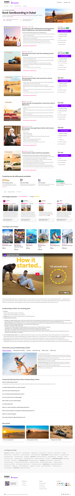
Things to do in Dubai (57, 462)
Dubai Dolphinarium (26, 452)
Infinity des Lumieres (57, 466)
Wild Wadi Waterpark (52, 456)
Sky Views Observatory (25, 454)
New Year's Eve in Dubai (8, 462)
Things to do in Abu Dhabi (25, 467)
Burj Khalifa (12, 452)
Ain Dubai (64, 452)
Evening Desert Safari (64, 454)
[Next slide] (19, 36)
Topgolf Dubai (14, 466)
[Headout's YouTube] (65, 494)
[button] (5, 208)
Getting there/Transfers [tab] (19, 350)
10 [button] (25, 101)
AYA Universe (48, 458)
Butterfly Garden (57, 452)
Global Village (66, 458)
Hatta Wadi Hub (7, 466)
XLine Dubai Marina (8, 467)
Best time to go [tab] (36, 350)
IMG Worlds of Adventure (41, 456)
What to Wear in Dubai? (34, 462)
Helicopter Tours (16, 454)
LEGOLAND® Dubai (18, 458)
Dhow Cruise (50, 452)
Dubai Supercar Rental (35, 454)
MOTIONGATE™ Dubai (8, 458)
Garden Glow (60, 456)
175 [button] (25, 51)
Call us (24, 483)
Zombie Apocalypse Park (23, 466)
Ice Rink (65, 456)
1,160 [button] (26, 26)
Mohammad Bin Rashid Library (56, 464)
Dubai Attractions (17, 6)
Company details (42, 483)
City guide (25, 6)
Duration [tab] (29, 350)
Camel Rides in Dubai (18, 456)
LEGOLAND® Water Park (28, 458)
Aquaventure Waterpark (39, 458)
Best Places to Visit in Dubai (9, 464)
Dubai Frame (18, 452)
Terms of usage (42, 486)
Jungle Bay (32, 466)
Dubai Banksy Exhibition (46, 466)
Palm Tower (38, 466)
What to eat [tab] (53, 350)
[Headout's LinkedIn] (61, 494)
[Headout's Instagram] (63, 494)
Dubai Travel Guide (49, 460)
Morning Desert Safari (8, 456)
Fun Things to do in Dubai (36, 464)
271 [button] (25, 76)
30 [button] (25, 126)
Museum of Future (7, 454)
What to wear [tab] (45, 350)
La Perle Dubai (14, 460)
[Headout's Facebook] (67, 494)
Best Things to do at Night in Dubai (23, 464)
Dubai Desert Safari (11, 191)
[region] (12, 36)
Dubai (5, 191)
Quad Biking (26, 456)
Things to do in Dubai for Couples (21, 462)
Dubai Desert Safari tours (54, 454)
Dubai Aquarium (35, 452)
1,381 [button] (26, 151)
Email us (24, 485)
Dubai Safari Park (42, 452)
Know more (4, 186)
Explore (7, 6)
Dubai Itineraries (57, 460)
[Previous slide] (5, 36)
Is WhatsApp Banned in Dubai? (46, 462)
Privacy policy (42, 485)
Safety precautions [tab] (6, 350)
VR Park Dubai (7, 460)
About (11, 6)
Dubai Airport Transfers (33, 460)
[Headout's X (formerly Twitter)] (69, 494)
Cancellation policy (43, 488)
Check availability (64, 31)
